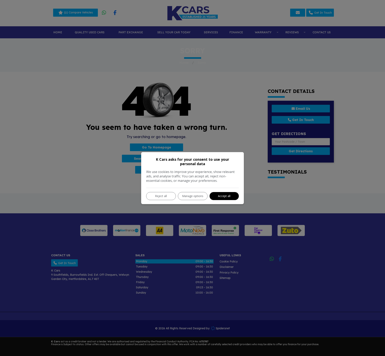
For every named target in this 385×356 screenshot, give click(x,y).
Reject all (161, 196)
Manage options (192, 196)
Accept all (224, 196)
